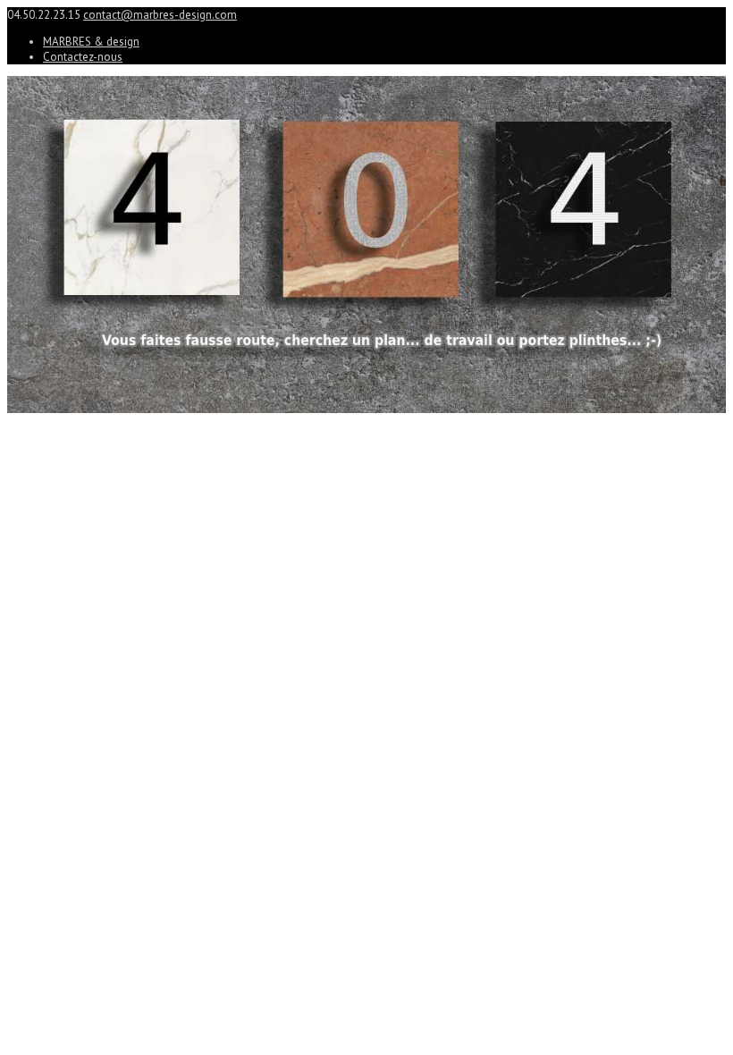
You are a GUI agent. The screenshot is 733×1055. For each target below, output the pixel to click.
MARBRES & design (91, 41)
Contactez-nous (82, 56)
